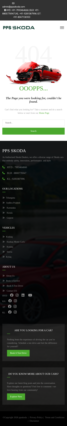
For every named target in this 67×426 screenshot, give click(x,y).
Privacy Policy (36, 417)
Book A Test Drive (14, 286)
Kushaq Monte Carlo (15, 242)
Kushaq (9, 237)
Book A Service (13, 281)
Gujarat (9, 218)
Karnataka (11, 208)
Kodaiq (9, 247)
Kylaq (8, 257)
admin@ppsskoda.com (13, 6)
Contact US (11, 291)
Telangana (10, 198)
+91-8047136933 (21, 17)
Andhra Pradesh (13, 203)
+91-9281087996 (27, 13)
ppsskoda (23, 417)
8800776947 (20, 173)
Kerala (9, 213)
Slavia (9, 252)
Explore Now (16, 396)
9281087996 (18, 179)
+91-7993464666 (20, 10)
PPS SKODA (14, 150)
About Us (10, 276)
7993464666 (20, 167)
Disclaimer (34, 421)
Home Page (44, 113)
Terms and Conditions (54, 417)
